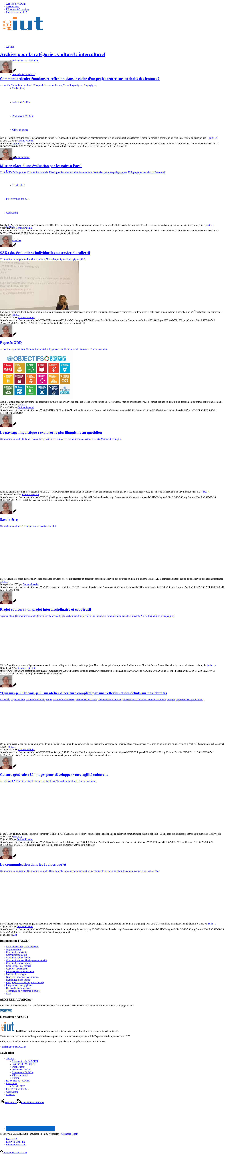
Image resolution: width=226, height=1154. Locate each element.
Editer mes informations (17, 9)
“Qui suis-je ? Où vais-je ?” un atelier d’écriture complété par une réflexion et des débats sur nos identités (83, 693)
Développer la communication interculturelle (70, 172)
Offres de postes (20, 1075)
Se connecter (12, 6)
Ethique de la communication (47, 85)
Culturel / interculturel (21, 85)
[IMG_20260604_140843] (65, 135)
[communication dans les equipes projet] (65, 921)
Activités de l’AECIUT (23, 1064)
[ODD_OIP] (36, 399)
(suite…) (212, 138)
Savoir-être (9, 520)
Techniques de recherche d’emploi (39, 526)
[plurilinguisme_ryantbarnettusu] (65, 489)
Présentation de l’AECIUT (25, 1061)
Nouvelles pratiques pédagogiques (79, 85)
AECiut (10, 1058)
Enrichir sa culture (36, 259)
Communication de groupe (13, 172)
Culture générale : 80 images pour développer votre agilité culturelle (54, 775)
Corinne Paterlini (25, 140)
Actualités (5, 85)
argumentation (18, 349)
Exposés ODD (11, 343)
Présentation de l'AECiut (14, 1046)
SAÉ (82, 259)
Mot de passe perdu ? (16, 12)
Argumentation (13, 949)
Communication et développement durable (46, 349)
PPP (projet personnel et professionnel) (146, 172)
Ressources (11, 1083)
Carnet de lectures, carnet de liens (38, 781)
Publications (18, 1067)
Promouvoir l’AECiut (22, 1072)
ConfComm (12, 1091)
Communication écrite (63, 699)
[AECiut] (23, 30)
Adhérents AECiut (21, 1069)
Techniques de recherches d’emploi (23, 990)
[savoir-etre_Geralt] (65, 576)
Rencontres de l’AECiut (18, 1080)
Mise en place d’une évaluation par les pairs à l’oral (41, 166)
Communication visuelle (49, 616)
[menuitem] (116, 3)
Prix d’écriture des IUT (17, 1089)
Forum (15, 1078)
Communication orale (37, 172)
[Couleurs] (58, 662)
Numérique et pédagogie (18, 979)
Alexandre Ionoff (69, 1133)
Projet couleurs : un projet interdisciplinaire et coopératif (45, 609)
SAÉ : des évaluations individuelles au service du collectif (45, 253)
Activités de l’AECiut (10, 781)
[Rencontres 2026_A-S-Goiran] (39, 309)
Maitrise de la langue (111, 439)
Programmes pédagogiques (19, 985)
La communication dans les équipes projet (33, 864)
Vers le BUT (18, 1086)
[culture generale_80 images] (30, 831)
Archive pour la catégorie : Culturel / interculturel (52, 54)
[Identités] (53, 741)
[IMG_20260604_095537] (65, 222)
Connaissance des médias (18, 966)
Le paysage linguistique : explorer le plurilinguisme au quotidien (51, 432)
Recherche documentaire (18, 988)
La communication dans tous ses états (81, 439)
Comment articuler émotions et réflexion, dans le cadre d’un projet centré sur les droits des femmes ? (80, 79)
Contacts (10, 1094)
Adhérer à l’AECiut (15, 3)
